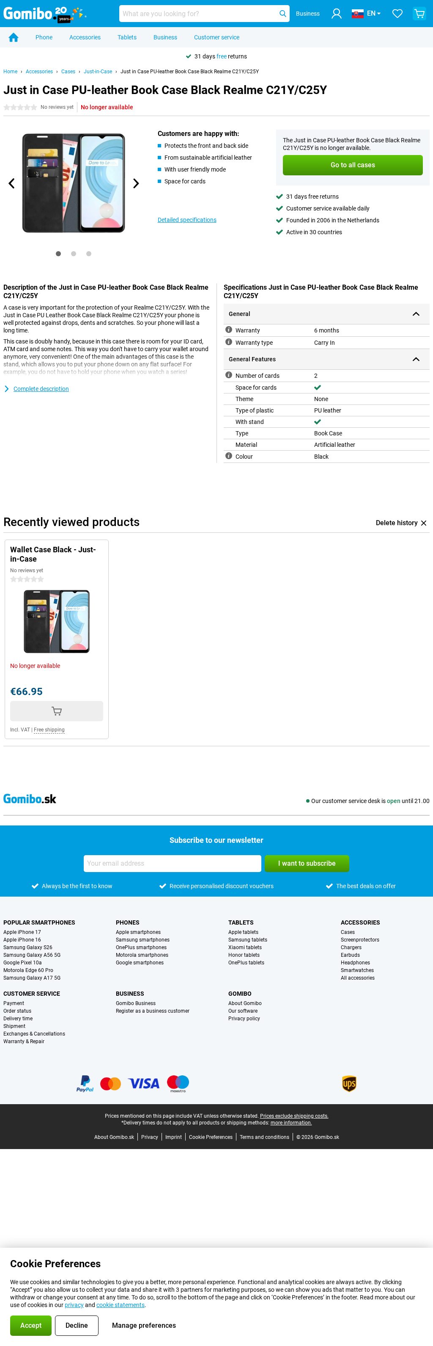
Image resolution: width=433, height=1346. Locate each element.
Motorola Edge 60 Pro (28, 970)
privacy (74, 1305)
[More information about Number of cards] (228, 374)
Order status (17, 1011)
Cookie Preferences (211, 1137)
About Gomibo (245, 1003)
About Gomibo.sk (114, 1137)
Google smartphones (140, 963)
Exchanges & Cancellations (34, 1034)
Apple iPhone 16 (22, 940)
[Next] (135, 183)
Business (165, 37)
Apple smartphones (138, 932)
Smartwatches (357, 970)
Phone (44, 37)
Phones (128, 922)
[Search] (283, 13)
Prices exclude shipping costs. (294, 1116)
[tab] (58, 253)
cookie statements (120, 1305)
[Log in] (336, 13)
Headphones (355, 963)
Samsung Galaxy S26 (27, 947)
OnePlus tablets (246, 963)
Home (10, 72)
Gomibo (240, 993)
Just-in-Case (98, 72)
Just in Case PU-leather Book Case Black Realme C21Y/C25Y (190, 72)
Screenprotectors (360, 940)
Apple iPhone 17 (22, 932)
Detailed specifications (187, 219)
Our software (243, 1011)
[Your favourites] (397, 13)
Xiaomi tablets (245, 947)
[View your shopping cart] (419, 13)
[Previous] (11, 183)
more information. (291, 1123)
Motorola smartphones (142, 955)
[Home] (13, 37)
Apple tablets (243, 932)
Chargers (351, 947)
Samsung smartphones (143, 940)
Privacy (149, 1137)
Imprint (173, 1137)
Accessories (85, 37)
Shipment (14, 1026)
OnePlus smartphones (141, 947)
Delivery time (18, 1019)
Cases (68, 72)
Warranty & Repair (23, 1041)
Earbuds (350, 955)
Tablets (127, 37)
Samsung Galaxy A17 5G (31, 978)
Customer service (216, 37)
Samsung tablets (247, 940)
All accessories (358, 978)
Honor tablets (244, 955)
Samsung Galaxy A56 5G (31, 955)
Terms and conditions (264, 1137)
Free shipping (49, 730)
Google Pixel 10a (22, 963)
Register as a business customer (152, 1011)
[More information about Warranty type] (228, 341)
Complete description (41, 388)
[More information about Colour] (228, 455)
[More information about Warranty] (228, 329)
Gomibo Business (136, 1003)
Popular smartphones (39, 922)
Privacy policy (244, 1019)
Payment (13, 1003)
